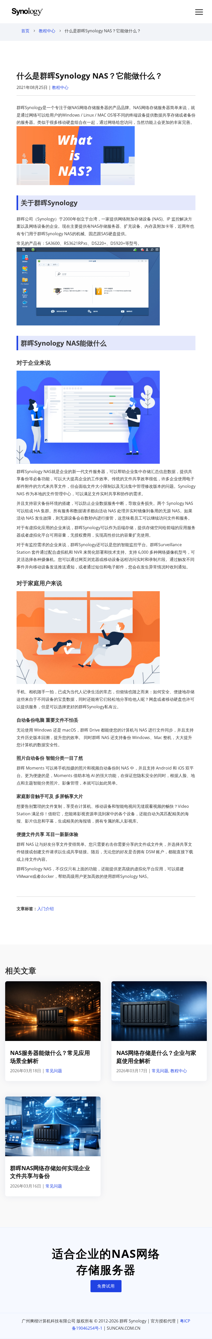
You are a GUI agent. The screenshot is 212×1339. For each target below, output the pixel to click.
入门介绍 (45, 908)
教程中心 (47, 31)
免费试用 (106, 1286)
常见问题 (54, 1071)
